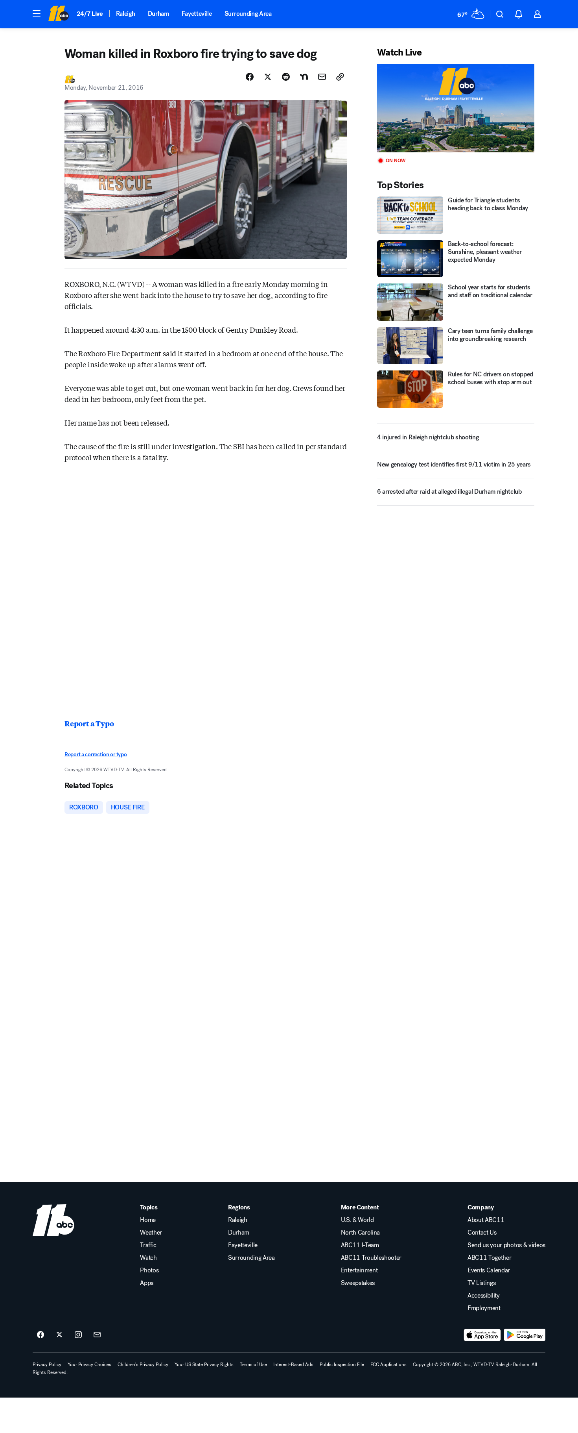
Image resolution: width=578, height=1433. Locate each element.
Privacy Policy (47, 1364)
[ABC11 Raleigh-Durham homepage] (58, 14)
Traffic (148, 1245)
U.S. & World (357, 1220)
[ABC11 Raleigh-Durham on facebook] (40, 1335)
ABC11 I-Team (360, 1245)
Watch (148, 1258)
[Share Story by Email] (322, 76)
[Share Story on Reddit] (286, 76)
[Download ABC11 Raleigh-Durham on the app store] (482, 1335)
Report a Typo (89, 723)
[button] (36, 13)
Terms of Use (253, 1364)
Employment (484, 1308)
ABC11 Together (490, 1258)
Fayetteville (197, 13)
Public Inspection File (342, 1364)
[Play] (455, 108)
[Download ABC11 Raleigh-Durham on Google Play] (524, 1335)
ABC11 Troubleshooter (371, 1258)
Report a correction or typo (95, 754)
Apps (146, 1283)
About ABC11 (486, 1220)
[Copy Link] (340, 76)
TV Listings (481, 1283)
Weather (151, 1232)
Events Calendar (489, 1270)
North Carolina (360, 1232)
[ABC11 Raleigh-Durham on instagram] (78, 1335)
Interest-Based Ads (293, 1364)
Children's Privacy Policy (143, 1364)
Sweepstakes (358, 1283)
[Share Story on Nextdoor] (304, 76)
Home (148, 1220)
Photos (149, 1270)
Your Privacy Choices (89, 1364)
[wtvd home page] (53, 1220)
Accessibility (484, 1295)
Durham (158, 13)
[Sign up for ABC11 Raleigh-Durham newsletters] (97, 1335)
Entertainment (359, 1270)
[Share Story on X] (267, 76)
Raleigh (125, 13)
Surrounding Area (248, 13)
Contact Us (482, 1232)
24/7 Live (90, 13)
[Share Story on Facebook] (249, 76)
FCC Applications (388, 1364)
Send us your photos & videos (506, 1245)
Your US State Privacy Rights (204, 1364)
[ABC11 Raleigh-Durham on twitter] (59, 1335)
